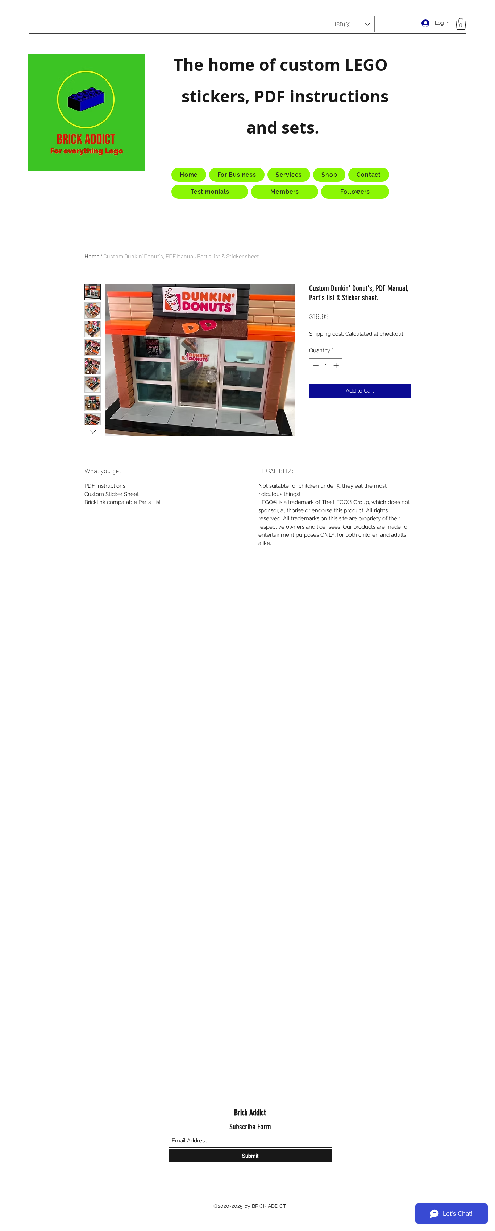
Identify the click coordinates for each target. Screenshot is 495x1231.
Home (91, 256)
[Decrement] (315, 365)
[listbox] (351, 24)
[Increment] (337, 365)
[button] (351, 24)
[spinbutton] (326, 365)
